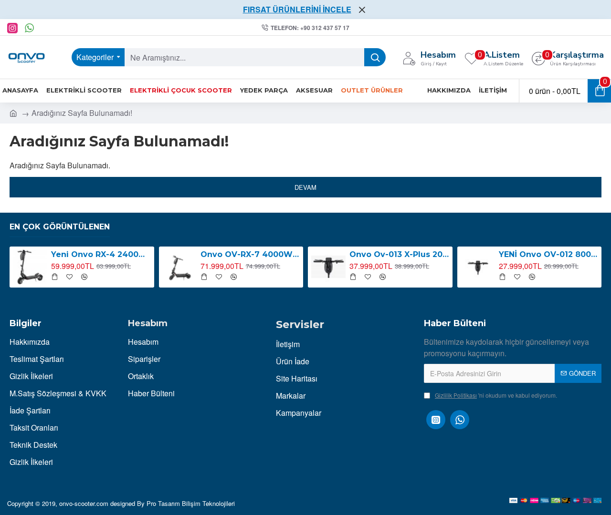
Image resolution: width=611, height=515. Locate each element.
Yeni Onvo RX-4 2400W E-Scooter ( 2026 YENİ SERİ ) (100, 254)
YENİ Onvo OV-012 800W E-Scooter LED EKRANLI (548, 254)
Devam (305, 187)
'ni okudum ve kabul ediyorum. (496, 395)
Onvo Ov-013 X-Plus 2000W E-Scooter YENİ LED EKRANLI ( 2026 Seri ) (399, 254)
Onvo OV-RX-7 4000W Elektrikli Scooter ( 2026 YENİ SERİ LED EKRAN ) (250, 254)
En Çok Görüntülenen (60, 226)
